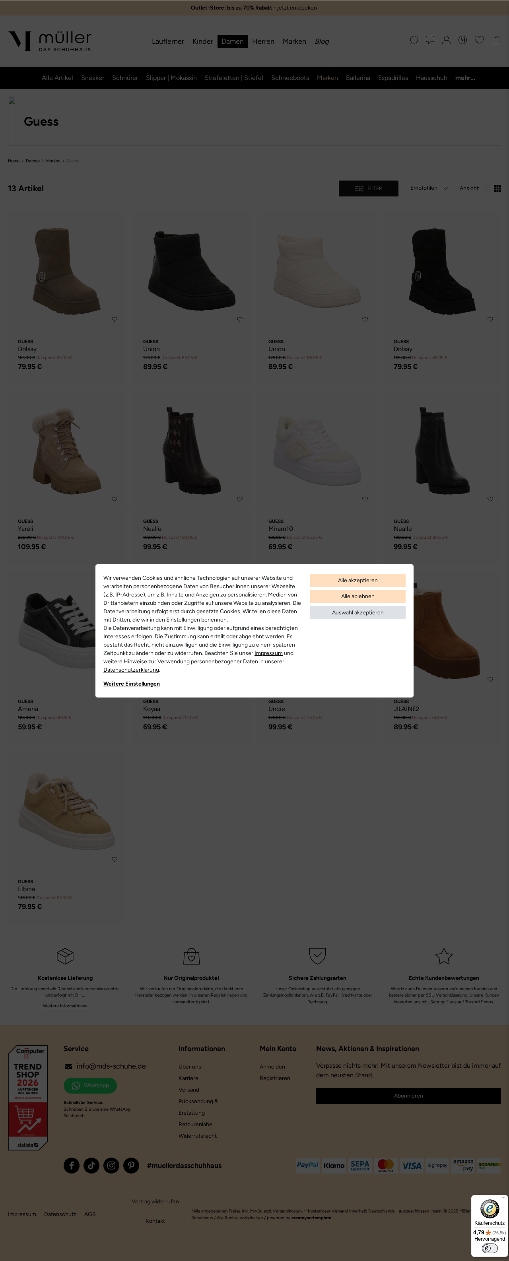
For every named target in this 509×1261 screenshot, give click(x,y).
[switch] (490, 1248)
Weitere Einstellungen (131, 683)
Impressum (268, 653)
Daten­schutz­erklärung (131, 669)
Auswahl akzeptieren (358, 612)
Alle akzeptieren (358, 580)
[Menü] (503, 1200)
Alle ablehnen (358, 596)
